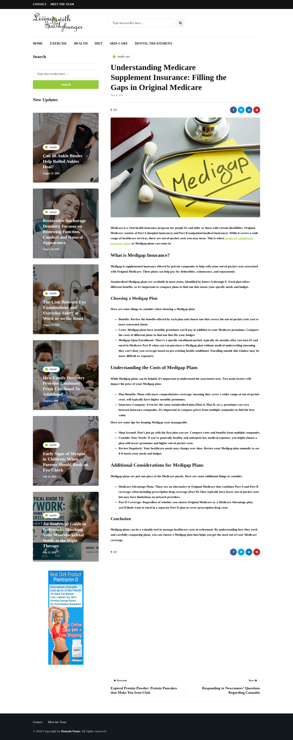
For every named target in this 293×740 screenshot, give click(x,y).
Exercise (58, 43)
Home (38, 43)
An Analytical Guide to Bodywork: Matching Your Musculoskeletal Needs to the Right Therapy (64, 534)
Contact (39, 4)
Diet (99, 43)
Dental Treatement (153, 43)
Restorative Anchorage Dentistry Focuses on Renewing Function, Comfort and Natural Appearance (64, 231)
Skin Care (119, 43)
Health (81, 43)
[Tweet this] (241, 110)
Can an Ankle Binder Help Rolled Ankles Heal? (63, 161)
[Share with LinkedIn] (249, 110)
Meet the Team (62, 4)
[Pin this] (256, 110)
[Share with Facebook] (233, 110)
